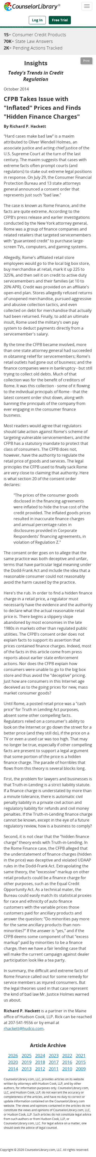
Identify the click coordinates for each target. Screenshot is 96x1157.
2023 (54, 1055)
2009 (81, 1069)
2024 (40, 1055)
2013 (27, 1069)
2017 (54, 1062)
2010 (67, 1069)
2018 (40, 1062)
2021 (81, 1055)
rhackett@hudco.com (24, 1028)
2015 (81, 1062)
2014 (13, 1069)
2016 (67, 1062)
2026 (13, 1055)
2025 (27, 1055)
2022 (67, 1055)
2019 (27, 1062)
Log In (37, 20)
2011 (54, 1069)
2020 (13, 1062)
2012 (40, 1069)
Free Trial (60, 20)
